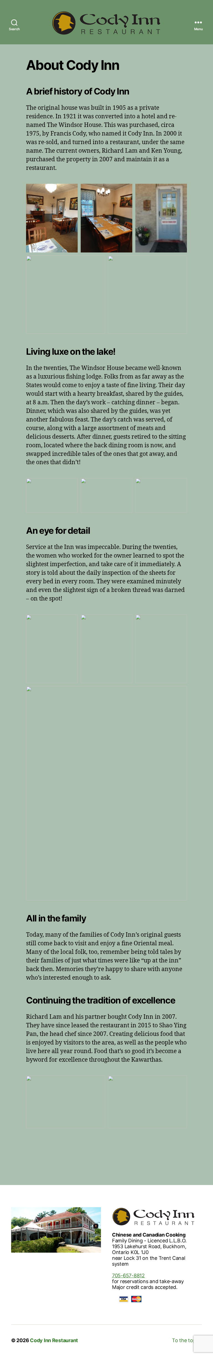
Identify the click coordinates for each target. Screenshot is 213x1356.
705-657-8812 (128, 1275)
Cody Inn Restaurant (54, 1340)
